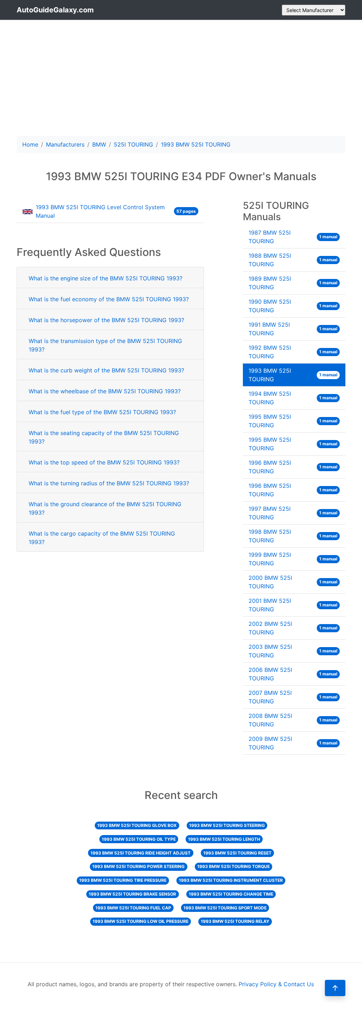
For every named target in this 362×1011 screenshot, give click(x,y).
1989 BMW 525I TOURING (293, 283)
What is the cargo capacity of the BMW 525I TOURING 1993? (102, 538)
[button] (335, 988)
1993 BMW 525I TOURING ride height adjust (140, 853)
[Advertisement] (181, 77)
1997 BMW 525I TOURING (293, 513)
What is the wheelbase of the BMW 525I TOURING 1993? (105, 391)
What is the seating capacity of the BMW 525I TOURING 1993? (104, 437)
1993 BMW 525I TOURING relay (235, 921)
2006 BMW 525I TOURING (293, 674)
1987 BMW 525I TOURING (293, 237)
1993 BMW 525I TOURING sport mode (225, 907)
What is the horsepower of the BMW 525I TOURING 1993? (106, 320)
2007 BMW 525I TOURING (293, 697)
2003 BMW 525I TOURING (293, 651)
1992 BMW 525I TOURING (293, 352)
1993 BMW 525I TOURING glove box (137, 825)
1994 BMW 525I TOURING (293, 398)
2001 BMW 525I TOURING (293, 605)
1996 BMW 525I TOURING (293, 467)
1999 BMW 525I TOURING (293, 559)
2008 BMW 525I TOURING (293, 720)
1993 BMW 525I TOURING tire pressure (123, 880)
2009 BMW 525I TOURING (293, 743)
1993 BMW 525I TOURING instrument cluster (231, 880)
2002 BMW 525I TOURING (293, 628)
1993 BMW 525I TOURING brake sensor (132, 894)
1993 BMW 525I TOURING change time (231, 894)
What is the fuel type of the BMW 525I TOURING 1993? (102, 412)
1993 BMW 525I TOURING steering (227, 825)
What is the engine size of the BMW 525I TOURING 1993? (105, 278)
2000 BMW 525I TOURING (293, 582)
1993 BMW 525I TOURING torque (233, 866)
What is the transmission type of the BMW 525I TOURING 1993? (105, 345)
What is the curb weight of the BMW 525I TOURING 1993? (106, 370)
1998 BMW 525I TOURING (293, 536)
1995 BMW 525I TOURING (293, 421)
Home (30, 144)
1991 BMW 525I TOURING (293, 329)
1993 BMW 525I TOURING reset (237, 853)
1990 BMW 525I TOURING (293, 306)
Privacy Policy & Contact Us (276, 984)
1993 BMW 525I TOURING (293, 375)
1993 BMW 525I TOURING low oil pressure (140, 921)
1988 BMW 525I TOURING (293, 260)
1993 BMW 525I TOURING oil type (139, 839)
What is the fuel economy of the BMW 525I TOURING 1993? (109, 299)
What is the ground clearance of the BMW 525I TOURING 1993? (105, 508)
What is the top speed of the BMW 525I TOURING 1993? (104, 462)
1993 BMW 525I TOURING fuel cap (133, 907)
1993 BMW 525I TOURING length (224, 839)
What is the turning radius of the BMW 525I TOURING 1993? (109, 483)
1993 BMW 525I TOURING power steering (138, 866)
